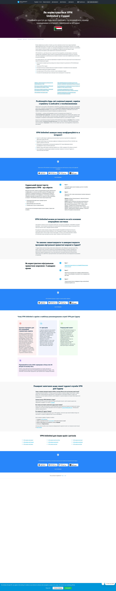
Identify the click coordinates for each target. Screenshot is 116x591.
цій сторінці (39, 427)
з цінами (53, 402)
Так (62, 475)
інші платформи (58, 177)
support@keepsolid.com (67, 407)
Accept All (68, 588)
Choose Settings (58, 588)
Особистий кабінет (93, 2)
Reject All (48, 588)
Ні (65, 475)
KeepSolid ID (51, 420)
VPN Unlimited (44, 419)
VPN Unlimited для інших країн (41, 92)
